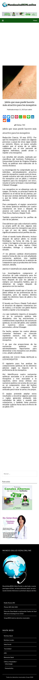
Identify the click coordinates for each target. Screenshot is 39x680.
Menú (35, 20)
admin (30, 109)
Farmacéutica (9, 668)
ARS (5, 653)
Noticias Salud (8, 636)
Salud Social (7, 644)
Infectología (8, 664)
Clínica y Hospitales (10, 661)
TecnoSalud (7, 649)
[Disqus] (19, 440)
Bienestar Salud (9, 657)
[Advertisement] (19, 43)
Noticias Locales (9, 640)
